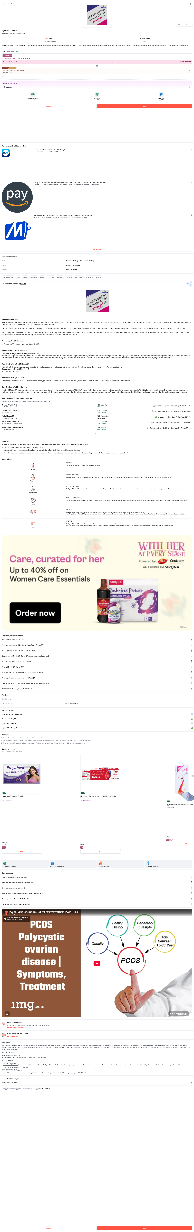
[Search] (185, 4)
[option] (8, 277)
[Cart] (190, 4)
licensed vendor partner (10, 1065)
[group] (97, 14)
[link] (10, 3)
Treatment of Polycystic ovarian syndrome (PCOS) (22, 344)
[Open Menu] (4, 4)
